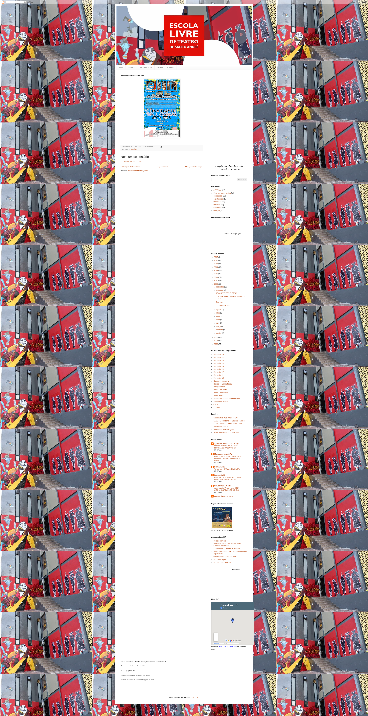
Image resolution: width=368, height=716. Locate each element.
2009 (216, 284)
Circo (215, 404)
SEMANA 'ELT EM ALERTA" (226, 293)
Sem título (219, 302)
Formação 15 (218, 363)
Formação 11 (218, 375)
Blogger (195, 697)
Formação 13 (218, 369)
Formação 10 (218, 378)
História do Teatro (220, 390)
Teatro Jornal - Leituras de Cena (226, 433)
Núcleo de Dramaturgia (222, 384)
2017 (216, 257)
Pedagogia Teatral (220, 401)
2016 (216, 260)
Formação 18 (218, 355)
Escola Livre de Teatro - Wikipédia (226, 549)
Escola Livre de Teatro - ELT (227, 646)
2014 (216, 267)
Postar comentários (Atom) (138, 171)
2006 (216, 344)
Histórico (132, 68)
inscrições (217, 202)
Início (120, 68)
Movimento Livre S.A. (221, 427)
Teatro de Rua (219, 396)
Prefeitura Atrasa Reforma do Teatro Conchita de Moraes (227, 545)
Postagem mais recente (130, 167)
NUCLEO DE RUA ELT (223, 486)
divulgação (217, 196)
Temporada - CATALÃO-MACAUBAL (227, 469)
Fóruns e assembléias (222, 193)
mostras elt (217, 208)
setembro (220, 290)
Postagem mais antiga (193, 167)
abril (218, 323)
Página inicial (162, 167)
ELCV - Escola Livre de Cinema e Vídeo (229, 421)
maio (218, 320)
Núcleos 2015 (146, 68)
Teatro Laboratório (220, 393)
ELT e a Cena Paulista (222, 563)
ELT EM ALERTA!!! (223, 305)
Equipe (160, 68)
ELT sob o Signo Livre (222, 560)
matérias (134, 149)
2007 (216, 341)
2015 (216, 264)
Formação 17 (218, 357)
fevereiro (219, 330)
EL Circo (216, 407)
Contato (171, 68)
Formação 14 (218, 366)
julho (218, 313)
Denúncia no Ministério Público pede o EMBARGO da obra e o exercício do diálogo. (227, 458)
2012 (216, 274)
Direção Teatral (219, 387)
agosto (219, 310)
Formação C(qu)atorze (223, 496)
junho (218, 316)
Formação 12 (218, 372)
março (218, 326)
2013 (216, 271)
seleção (216, 211)
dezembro (220, 287)
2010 (216, 281)
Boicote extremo (219, 541)
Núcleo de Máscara (221, 381)
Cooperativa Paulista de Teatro (225, 418)
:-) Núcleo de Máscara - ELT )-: (226, 444)
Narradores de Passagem (223, 430)
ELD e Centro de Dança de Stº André (227, 424)
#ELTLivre (217, 190)
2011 (216, 277)
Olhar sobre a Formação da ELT (225, 557)
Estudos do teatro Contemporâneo (226, 399)
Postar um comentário (132, 162)
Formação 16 (218, 361)
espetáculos (218, 199)
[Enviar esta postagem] (160, 146)
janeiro (219, 333)
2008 (216, 337)
